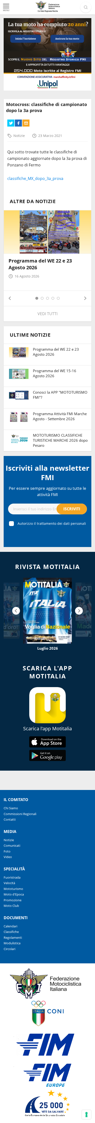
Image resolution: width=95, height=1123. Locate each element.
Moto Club (11, 905)
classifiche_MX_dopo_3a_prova (35, 178)
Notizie (19, 135)
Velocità (9, 883)
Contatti (10, 819)
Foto (7, 851)
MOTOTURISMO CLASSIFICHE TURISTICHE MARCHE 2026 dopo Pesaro (60, 440)
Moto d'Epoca (14, 894)
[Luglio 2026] (47, 611)
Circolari (9, 949)
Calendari (10, 926)
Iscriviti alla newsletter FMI (47, 472)
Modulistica (12, 943)
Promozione (12, 900)
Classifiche (11, 932)
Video (8, 857)
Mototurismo (13, 889)
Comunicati (12, 845)
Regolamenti (13, 937)
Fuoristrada (12, 877)
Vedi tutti (47, 313)
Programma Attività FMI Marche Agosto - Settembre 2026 (60, 416)
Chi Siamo (11, 808)
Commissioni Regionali (20, 814)
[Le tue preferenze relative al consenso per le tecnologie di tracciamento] (86, 1114)
